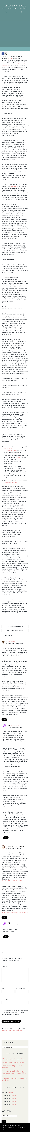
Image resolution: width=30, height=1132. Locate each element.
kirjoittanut (14, 186)
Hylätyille (10, 1092)
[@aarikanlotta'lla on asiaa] (5, 53)
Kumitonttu (11, 642)
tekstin (10, 58)
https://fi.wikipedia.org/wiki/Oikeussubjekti (15, 912)
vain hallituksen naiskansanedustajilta (10, 449)
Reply (4, 719)
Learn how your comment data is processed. (12, 1031)
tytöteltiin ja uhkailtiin (10, 482)
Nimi (4, 988)
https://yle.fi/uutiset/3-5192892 (12, 881)
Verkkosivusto (6, 999)
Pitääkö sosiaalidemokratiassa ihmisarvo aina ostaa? (17, 626)
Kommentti (6, 966)
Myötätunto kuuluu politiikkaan (13, 1059)
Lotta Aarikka (15, 725)
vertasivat (18, 457)
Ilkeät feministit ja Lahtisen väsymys (12, 1066)
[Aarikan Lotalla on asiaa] (3, 53)
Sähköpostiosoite (21, 988)
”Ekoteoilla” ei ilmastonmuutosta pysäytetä (17, 630)
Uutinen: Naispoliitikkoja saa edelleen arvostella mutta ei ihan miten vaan (14, 1073)
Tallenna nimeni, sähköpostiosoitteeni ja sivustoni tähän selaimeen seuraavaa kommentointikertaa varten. (15, 1012)
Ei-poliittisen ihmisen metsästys (14, 1062)
